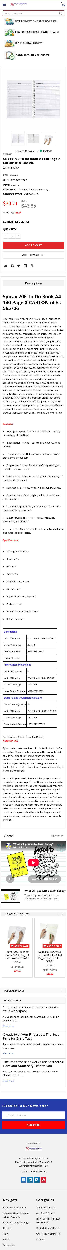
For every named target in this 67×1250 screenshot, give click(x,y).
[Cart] (63, 4)
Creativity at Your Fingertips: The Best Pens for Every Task (31, 1036)
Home (6, 1239)
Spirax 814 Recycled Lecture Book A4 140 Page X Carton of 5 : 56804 (50, 956)
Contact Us (9, 1245)
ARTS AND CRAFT (45, 1213)
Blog (5, 1233)
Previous (58, 914)
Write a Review (11, 167)
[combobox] (33, 13)
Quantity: (10, 229)
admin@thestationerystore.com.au (33, 1158)
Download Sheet (34, 737)
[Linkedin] (25, 266)
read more (8, 1026)
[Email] (6, 266)
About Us (7, 1228)
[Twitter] (19, 266)
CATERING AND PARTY (48, 1233)
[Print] (12, 266)
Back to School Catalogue (16, 1222)
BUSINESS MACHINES (47, 1228)
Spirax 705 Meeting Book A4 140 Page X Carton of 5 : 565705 (17, 955)
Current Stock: (16, 222)
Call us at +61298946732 (33, 1171)
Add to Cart (21, 946)
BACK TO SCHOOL (45, 1207)
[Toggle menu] (4, 4)
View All (40, 1239)
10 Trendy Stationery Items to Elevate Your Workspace (30, 1009)
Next (62, 914)
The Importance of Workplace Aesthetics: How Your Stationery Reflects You (33, 1064)
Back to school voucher (15, 1207)
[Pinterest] (32, 266)
